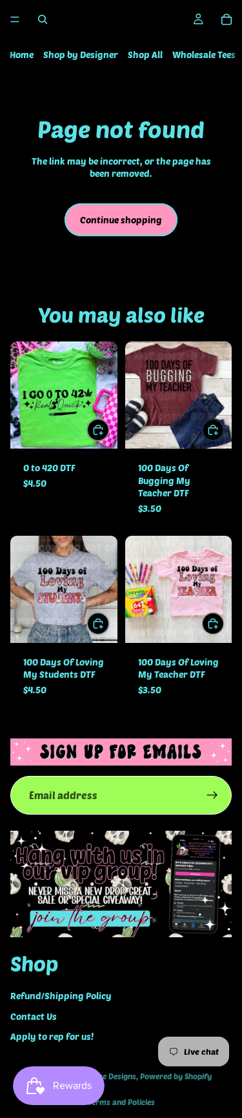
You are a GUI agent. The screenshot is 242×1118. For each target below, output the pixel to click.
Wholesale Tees (204, 54)
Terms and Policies (121, 1101)
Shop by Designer (80, 54)
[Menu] (15, 19)
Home (22, 54)
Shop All (145, 54)
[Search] (42, 19)
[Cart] (226, 19)
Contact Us (33, 1016)
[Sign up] (212, 795)
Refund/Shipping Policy (61, 995)
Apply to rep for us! (52, 1037)
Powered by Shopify (176, 1076)
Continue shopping (121, 219)
